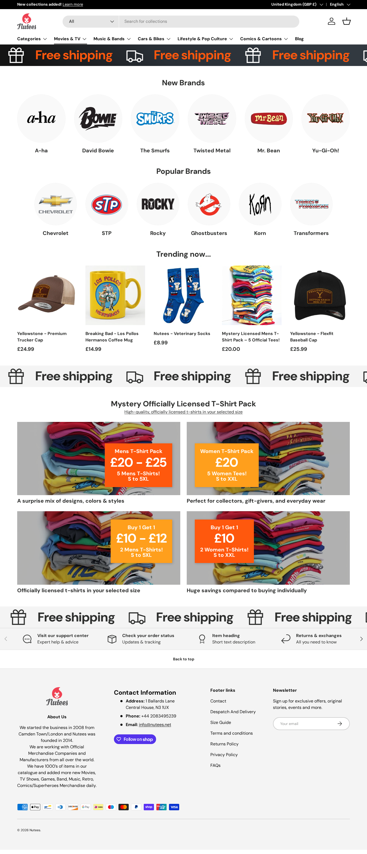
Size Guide (220, 722)
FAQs (215, 765)
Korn (260, 233)
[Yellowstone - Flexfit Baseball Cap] (320, 295)
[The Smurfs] (155, 118)
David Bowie (98, 150)
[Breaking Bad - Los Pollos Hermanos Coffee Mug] (115, 295)
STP (106, 233)
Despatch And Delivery (233, 712)
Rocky (158, 233)
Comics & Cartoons (261, 39)
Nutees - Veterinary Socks (182, 333)
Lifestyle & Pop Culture (202, 39)
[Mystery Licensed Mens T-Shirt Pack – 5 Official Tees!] (252, 295)
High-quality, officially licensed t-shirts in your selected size (183, 412)
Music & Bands (109, 39)
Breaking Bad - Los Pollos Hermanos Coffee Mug (112, 337)
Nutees (35, 830)
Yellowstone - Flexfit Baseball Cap (311, 337)
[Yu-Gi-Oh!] (326, 118)
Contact (218, 701)
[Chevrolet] (56, 204)
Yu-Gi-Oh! (325, 150)
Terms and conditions (231, 733)
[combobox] (181, 21)
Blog (299, 39)
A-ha (41, 150)
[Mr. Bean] (269, 118)
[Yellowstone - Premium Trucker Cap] (47, 295)
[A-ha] (41, 118)
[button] (346, 21)
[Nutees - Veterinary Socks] (183, 295)
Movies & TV (67, 39)
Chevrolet (56, 233)
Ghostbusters (209, 233)
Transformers (311, 233)
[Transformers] (311, 204)
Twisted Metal (212, 150)
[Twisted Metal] (212, 118)
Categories (29, 39)
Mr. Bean (268, 150)
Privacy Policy (224, 754)
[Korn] (260, 204)
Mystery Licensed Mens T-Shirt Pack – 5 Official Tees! (251, 337)
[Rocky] (158, 204)
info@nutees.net (155, 724)
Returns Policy (224, 744)
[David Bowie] (98, 118)
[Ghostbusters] (209, 204)
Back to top (183, 659)
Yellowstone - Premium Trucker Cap (42, 337)
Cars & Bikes (151, 39)
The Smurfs (155, 150)
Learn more (73, 4)
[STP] (107, 204)
